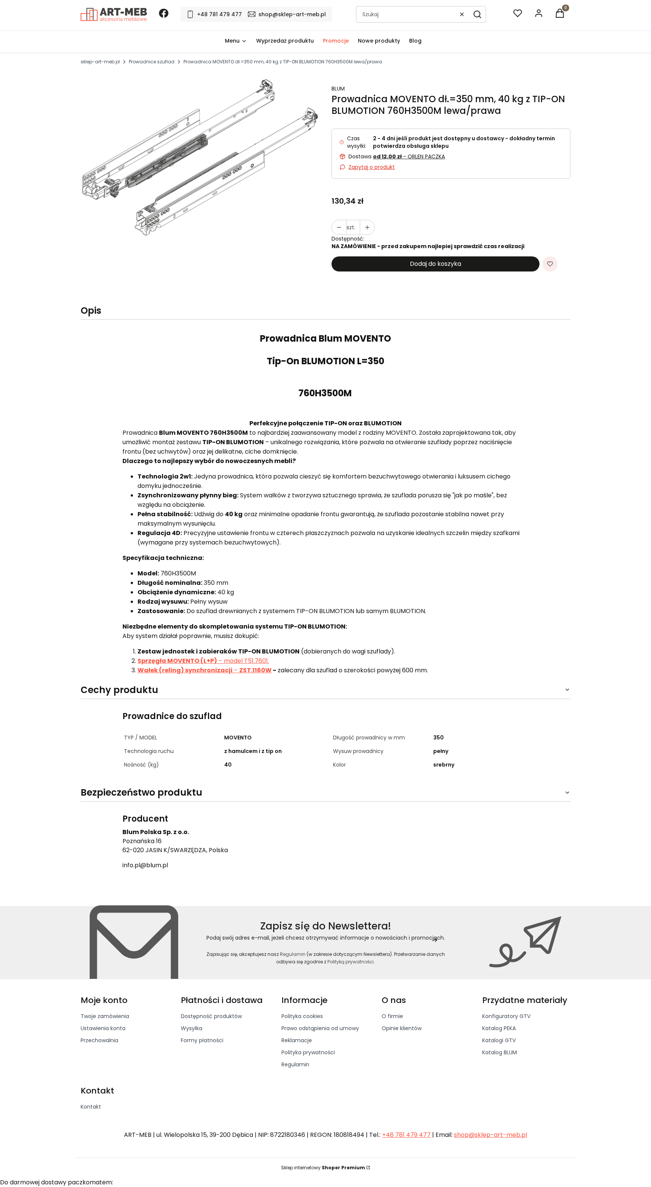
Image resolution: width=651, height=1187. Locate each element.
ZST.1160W (255, 670)
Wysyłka (191, 1028)
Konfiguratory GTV (506, 1016)
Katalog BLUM (499, 1052)
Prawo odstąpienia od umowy (320, 1028)
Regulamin (293, 954)
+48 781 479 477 (406, 1134)
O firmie (392, 1016)
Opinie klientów (402, 1028)
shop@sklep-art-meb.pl (490, 1134)
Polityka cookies (302, 1016)
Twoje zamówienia (105, 1016)
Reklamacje (296, 1040)
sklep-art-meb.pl (100, 61)
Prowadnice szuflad (151, 61)
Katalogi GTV (499, 1040)
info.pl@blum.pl (145, 865)
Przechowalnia (99, 1040)
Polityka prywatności (308, 1052)
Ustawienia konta (103, 1028)
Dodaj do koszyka (435, 263)
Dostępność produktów (211, 1016)
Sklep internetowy (323, 1167)
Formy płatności (202, 1040)
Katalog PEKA (499, 1028)
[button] (477, 14)
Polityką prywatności (350, 961)
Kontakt (91, 1106)
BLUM (338, 88)
